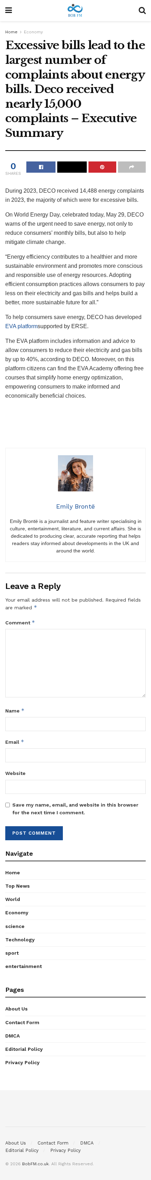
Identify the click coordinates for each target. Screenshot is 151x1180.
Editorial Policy (24, 1049)
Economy (33, 31)
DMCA (12, 1036)
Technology (20, 939)
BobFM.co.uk (35, 1163)
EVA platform (21, 326)
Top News (17, 886)
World (12, 899)
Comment (20, 622)
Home (11, 31)
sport (12, 953)
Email (14, 741)
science (15, 926)
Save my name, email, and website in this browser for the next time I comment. (75, 808)
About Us (16, 1009)
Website (15, 773)
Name (15, 710)
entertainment (23, 966)
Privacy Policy (22, 1062)
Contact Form (22, 1022)
